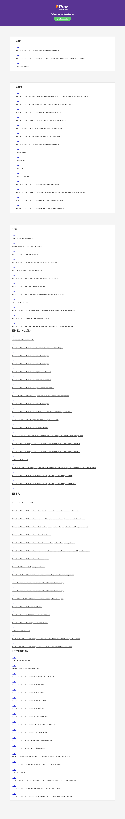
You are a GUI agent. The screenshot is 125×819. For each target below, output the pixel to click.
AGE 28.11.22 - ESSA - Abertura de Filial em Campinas (31, 615)
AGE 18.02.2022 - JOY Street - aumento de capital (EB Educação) (35, 278)
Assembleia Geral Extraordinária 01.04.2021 (27, 246)
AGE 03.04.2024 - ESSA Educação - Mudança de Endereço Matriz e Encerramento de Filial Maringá (50, 192)
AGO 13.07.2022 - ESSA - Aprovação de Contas (28, 567)
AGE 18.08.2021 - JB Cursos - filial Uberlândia (28, 708)
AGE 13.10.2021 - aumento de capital (25, 254)
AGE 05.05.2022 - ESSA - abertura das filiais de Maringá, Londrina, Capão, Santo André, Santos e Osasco (48, 519)
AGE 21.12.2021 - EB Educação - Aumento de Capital (30, 364)
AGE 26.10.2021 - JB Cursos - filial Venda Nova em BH (31, 716)
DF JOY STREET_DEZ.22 (21, 302)
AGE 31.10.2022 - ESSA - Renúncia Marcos (27, 607)
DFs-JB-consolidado (23, 66)
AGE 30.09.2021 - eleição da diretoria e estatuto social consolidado (35, 262)
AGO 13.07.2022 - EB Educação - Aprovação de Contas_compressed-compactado (40, 396)
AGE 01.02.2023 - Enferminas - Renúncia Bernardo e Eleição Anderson (36, 764)
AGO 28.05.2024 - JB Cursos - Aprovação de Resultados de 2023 (38, 144)
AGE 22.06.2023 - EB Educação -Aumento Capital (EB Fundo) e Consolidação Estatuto (42, 476)
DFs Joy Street (21, 152)
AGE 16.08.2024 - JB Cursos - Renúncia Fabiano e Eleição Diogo (38, 136)
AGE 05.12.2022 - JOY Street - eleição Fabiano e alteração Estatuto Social (38, 294)
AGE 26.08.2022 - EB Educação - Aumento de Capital (30, 404)
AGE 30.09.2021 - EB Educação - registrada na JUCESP (31, 372)
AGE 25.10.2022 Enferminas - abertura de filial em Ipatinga (32, 740)
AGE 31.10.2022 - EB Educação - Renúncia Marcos (30, 428)
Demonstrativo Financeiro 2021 (23, 238)
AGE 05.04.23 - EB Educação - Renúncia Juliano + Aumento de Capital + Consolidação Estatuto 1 (46, 444)
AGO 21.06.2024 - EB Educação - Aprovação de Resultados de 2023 (39, 128)
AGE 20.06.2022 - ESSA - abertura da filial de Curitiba (30, 559)
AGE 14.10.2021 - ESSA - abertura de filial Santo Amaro (31, 535)
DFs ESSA (19, 168)
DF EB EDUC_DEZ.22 (20, 460)
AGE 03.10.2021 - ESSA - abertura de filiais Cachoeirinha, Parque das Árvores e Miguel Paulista (45, 511)
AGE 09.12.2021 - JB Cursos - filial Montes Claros (29, 700)
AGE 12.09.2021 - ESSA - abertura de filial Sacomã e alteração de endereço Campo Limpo (43, 543)
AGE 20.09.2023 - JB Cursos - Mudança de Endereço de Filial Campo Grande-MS (44, 104)
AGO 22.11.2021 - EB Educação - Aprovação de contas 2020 (33, 388)
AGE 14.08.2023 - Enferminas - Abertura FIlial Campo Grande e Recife (36, 788)
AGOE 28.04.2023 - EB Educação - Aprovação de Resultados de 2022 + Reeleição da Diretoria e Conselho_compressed (54, 468)
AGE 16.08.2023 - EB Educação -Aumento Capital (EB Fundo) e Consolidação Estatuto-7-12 (44, 484)
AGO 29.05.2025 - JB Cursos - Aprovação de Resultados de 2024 (38, 50)
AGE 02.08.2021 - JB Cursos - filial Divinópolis (28, 692)
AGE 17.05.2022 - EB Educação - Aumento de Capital (30, 356)
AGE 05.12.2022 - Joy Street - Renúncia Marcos (28, 286)
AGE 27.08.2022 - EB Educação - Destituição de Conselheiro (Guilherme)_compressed (42, 412)
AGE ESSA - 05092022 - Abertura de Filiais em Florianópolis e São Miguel (37, 599)
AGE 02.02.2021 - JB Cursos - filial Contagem (28, 684)
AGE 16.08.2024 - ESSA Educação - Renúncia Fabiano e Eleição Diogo (41, 120)
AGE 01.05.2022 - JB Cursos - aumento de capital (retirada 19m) (34, 724)
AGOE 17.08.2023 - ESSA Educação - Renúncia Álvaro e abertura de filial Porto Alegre (42, 647)
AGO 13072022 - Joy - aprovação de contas (27, 270)
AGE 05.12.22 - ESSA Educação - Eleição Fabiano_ (30, 623)
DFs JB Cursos (21, 160)
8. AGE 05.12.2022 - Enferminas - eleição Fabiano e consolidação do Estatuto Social (41, 756)
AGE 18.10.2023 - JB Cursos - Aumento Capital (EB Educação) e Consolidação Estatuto (42, 796)
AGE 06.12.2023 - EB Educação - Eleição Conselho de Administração (40, 208)
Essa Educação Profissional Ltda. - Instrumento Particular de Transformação (38, 583)
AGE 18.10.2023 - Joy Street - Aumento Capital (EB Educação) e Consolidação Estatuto (42, 326)
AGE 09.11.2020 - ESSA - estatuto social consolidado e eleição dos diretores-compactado (43, 575)
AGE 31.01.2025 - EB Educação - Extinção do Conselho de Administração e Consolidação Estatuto (50, 58)
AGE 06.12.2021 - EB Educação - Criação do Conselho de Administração (37, 348)
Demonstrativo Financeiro (21, 660)
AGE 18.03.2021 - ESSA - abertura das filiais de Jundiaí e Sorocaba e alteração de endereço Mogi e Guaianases (51, 551)
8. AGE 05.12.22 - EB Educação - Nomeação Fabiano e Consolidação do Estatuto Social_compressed (47, 436)
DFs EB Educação (22, 176)
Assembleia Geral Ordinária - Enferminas (26, 668)
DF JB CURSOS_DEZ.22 (21, 772)
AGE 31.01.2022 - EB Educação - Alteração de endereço (31, 380)
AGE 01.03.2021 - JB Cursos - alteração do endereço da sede (33, 676)
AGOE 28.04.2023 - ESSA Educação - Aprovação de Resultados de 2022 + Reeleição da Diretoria (46, 639)
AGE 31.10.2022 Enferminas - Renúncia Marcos (28, 748)
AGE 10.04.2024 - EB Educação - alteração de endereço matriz (37, 184)
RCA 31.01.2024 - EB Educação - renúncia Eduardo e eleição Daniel (39, 200)
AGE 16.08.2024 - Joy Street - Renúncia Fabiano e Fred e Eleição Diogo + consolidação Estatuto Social (52, 96)
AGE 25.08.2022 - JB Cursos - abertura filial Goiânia (30, 732)
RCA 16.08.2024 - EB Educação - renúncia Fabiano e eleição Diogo (39, 112)
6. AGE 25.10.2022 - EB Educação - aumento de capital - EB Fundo (35, 420)
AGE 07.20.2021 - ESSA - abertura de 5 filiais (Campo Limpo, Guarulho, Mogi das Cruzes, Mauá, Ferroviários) (50, 527)
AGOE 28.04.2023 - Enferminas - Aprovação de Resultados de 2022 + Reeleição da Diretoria (44, 780)
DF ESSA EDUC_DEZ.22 (21, 631)
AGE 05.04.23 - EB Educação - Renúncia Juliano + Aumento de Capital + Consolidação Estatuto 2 (46, 452)
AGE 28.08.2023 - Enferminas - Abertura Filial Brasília (30, 318)
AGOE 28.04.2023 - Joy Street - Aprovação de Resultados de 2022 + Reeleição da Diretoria (43, 310)
